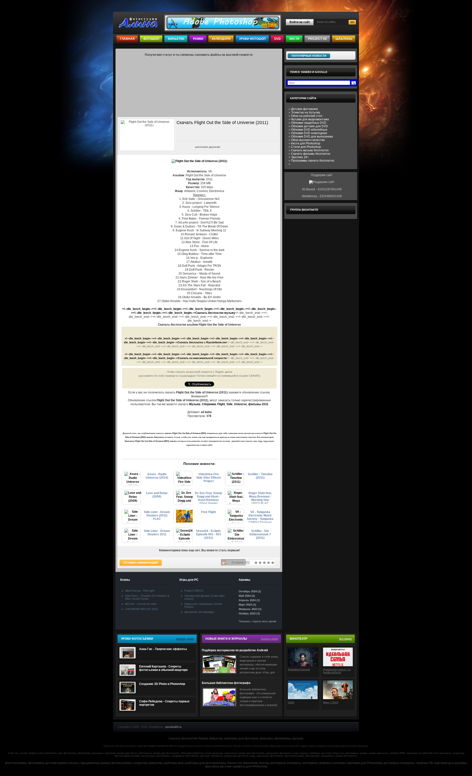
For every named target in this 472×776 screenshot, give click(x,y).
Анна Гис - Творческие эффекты (163, 649)
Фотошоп (151, 39)
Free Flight (208, 512)
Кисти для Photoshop (305, 143)
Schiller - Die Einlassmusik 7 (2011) (260, 534)
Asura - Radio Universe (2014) (157, 475)
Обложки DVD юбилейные (309, 129)
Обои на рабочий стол (306, 116)
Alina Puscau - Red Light (139, 590)
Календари (221, 39)
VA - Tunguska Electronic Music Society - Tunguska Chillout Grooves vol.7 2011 (260, 516)
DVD (277, 39)
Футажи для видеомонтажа (310, 119)
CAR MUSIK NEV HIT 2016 (141, 609)
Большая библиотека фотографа (226, 683)
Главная (127, 39)
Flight (221, 404)
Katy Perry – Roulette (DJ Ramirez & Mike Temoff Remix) (147, 597)
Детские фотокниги (304, 109)
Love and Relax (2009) (157, 494)
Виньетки (176, 39)
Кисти (294, 39)
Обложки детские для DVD (309, 126)
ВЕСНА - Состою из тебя (140, 603)
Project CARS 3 (193, 590)
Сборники (209, 404)
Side (229, 404)
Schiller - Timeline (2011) (260, 475)
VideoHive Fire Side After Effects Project (208, 477)
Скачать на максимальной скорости (202, 358)
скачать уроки (185, 638)
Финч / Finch (330, 702)
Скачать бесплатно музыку (215, 313)
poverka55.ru (173, 726)
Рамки (198, 39)
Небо (291, 702)
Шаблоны (344, 39)
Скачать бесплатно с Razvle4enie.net (202, 342)
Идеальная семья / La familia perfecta (337, 671)
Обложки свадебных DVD (308, 123)
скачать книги (269, 638)
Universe (240, 404)
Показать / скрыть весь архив (257, 621)
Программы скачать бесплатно (312, 160)
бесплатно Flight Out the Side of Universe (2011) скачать (151, 441)
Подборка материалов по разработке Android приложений (235, 650)
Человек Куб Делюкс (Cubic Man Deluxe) (204, 597)
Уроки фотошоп (252, 39)
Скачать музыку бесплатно (310, 150)
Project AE (317, 39)
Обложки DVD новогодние (309, 133)
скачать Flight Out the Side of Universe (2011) (185, 433)
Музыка (194, 404)
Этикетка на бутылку (305, 112)
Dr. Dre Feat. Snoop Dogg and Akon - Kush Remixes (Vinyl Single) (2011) (208, 497)
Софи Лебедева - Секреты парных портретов (164, 703)
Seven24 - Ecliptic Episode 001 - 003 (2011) (208, 534)
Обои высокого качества (308, 140)
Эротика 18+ (300, 157)
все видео (345, 638)
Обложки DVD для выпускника (312, 136)
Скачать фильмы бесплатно (310, 153)
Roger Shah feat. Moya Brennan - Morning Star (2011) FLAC (260, 497)
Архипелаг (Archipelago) (199, 611)
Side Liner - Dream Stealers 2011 (157, 532)
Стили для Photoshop (306, 147)
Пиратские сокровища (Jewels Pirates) (203, 605)
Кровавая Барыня (299, 669)
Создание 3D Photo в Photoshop (162, 684)
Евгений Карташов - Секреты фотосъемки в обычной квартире (163, 668)
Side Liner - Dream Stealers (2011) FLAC (157, 515)
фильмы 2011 (258, 404)
